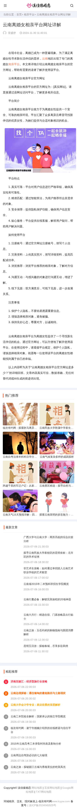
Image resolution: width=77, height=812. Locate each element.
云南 (45, 58)
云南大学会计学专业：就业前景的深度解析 (35, 704)
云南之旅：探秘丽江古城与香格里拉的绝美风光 (38, 766)
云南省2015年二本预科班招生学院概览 (46, 583)
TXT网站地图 (43, 791)
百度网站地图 (52, 787)
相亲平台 (29, 14)
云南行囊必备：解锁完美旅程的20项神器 (47, 599)
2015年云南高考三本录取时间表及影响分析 (36, 743)
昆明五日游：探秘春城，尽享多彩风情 (46, 645)
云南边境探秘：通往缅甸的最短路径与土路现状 (38, 693)
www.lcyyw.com (61, 801)
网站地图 (37, 787)
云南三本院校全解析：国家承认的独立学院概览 (38, 716)
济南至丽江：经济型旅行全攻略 (29, 681)
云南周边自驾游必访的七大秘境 (29, 755)
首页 (19, 14)
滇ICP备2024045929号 (42, 805)
